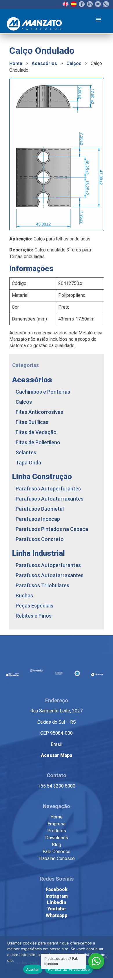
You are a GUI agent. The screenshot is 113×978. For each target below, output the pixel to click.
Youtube (56, 909)
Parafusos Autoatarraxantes (49, 499)
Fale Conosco (56, 851)
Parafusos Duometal (40, 509)
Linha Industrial (38, 553)
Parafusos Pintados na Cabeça (52, 529)
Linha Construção (42, 476)
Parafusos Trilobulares (42, 585)
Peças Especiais (34, 606)
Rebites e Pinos (34, 616)
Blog (56, 844)
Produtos (56, 830)
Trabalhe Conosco (57, 858)
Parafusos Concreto (40, 539)
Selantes (26, 452)
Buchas (24, 595)
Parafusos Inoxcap (38, 519)
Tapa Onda (28, 463)
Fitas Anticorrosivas (39, 412)
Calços (73, 63)
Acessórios (44, 63)
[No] (106, 957)
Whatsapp (57, 915)
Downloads (56, 837)
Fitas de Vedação (36, 432)
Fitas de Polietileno (38, 442)
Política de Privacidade (69, 969)
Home (15, 63)
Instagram (56, 896)
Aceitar (32, 969)
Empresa (56, 824)
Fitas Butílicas (32, 422)
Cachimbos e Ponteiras (43, 392)
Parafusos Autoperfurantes (48, 489)
